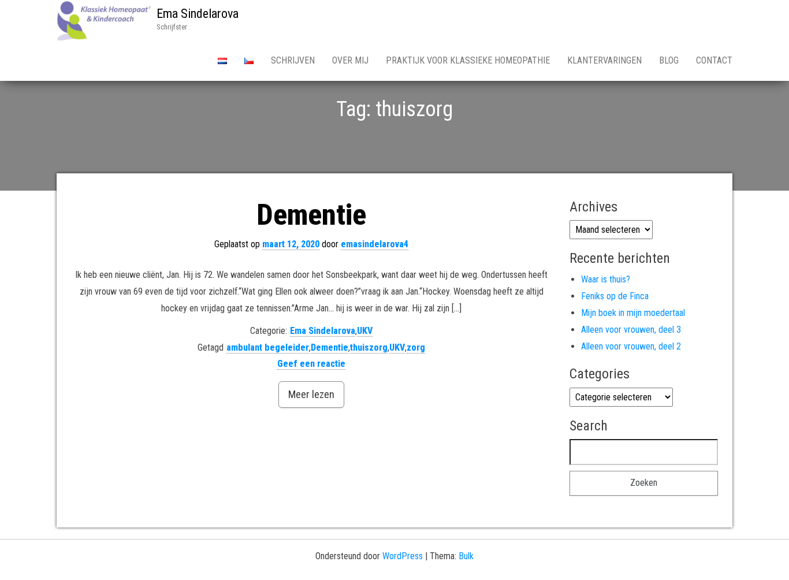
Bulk (466, 556)
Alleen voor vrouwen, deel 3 (631, 329)
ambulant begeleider (267, 347)
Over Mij (350, 60)
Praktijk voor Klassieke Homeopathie (468, 60)
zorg (416, 347)
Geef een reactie (311, 363)
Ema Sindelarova (198, 13)
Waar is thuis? (605, 279)
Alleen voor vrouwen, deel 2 (631, 346)
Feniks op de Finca (615, 296)
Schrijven (293, 60)
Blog (669, 60)
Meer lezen (311, 394)
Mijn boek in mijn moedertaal (633, 312)
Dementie (311, 215)
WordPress (402, 556)
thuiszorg (369, 347)
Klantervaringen (604, 60)
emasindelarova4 (374, 244)
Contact (714, 60)
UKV (365, 330)
